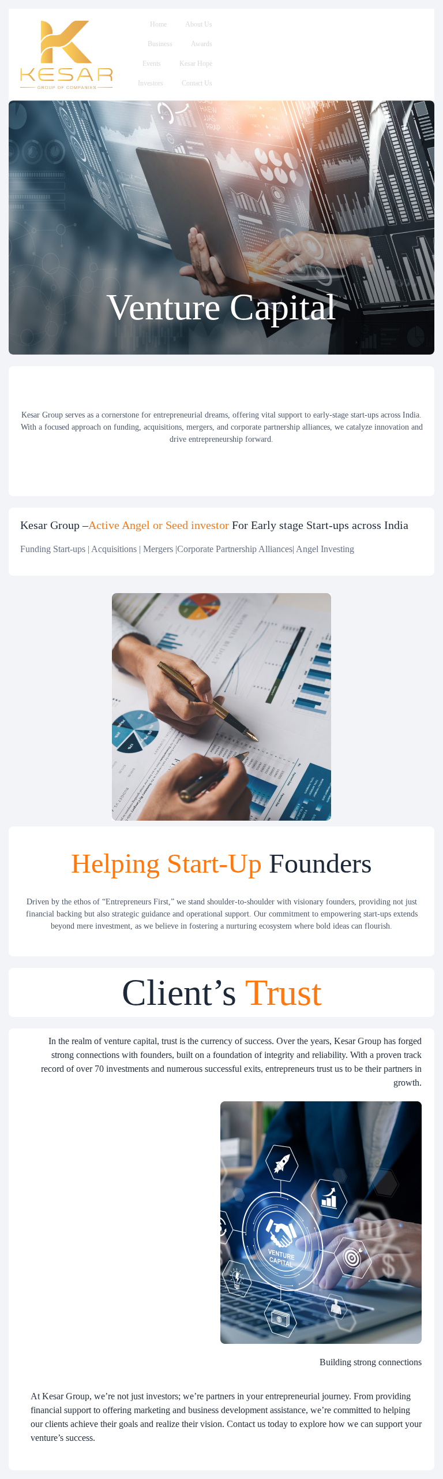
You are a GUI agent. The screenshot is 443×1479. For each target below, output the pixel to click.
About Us (198, 24)
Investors (150, 83)
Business (160, 44)
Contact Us (197, 83)
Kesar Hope (195, 63)
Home (158, 24)
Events (151, 63)
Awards (201, 44)
